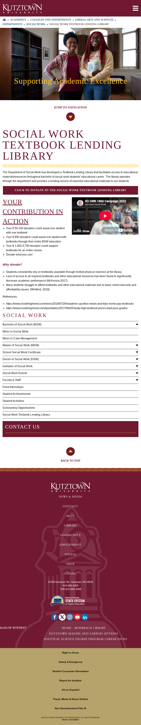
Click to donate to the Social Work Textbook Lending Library (70, 190)
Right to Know (70, 652)
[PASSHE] (67, 600)
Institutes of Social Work (17, 366)
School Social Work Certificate (22, 352)
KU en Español (70, 689)
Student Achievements (16, 393)
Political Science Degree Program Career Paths (85, 639)
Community (70, 535)
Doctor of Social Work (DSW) (21, 359)
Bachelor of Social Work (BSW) (22, 324)
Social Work (35, 24)
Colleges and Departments (50, 20)
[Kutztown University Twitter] (62, 617)
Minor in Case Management (20, 338)
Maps (70, 516)
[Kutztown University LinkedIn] (85, 617)
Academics (18, 20)
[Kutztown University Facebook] (54, 617)
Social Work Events (15, 373)
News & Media (70, 497)
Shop (70, 564)
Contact (70, 506)
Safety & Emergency (70, 662)
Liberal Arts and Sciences (94, 20)
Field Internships (13, 387)
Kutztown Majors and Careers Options (83, 633)
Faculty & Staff (12, 379)
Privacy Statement (70, 720)
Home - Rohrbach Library (84, 628)
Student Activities (13, 400)
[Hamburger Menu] (135, 8)
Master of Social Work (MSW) (21, 345)
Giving (70, 574)
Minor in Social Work (15, 331)
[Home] (22, 8)
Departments (12, 24)
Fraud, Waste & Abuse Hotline (70, 699)
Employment (70, 545)
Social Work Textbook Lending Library (26, 414)
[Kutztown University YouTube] (77, 617)
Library (70, 525)
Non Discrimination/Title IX (70, 708)
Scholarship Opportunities (19, 407)
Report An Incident (70, 680)
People (70, 554)
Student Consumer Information (70, 671)
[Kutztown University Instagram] (69, 617)
